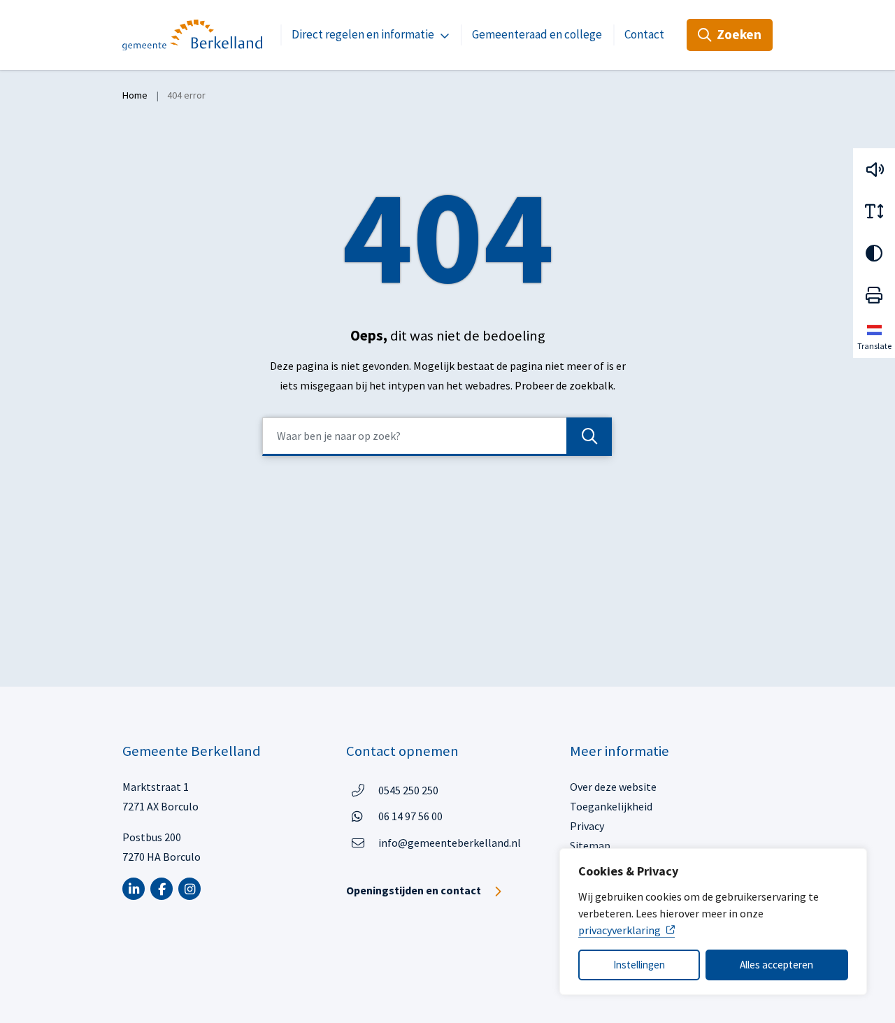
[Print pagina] (874, 295)
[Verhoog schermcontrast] (874, 253)
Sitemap (590, 845)
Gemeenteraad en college (537, 34)
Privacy (587, 826)
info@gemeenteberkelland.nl (449, 843)
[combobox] (437, 436)
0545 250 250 (408, 789)
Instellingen (639, 964)
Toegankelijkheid (611, 806)
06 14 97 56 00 (410, 815)
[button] (874, 169)
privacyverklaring (619, 930)
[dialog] (713, 921)
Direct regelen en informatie (363, 34)
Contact (644, 34)
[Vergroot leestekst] (874, 211)
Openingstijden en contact (413, 890)
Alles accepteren (776, 964)
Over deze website (613, 787)
